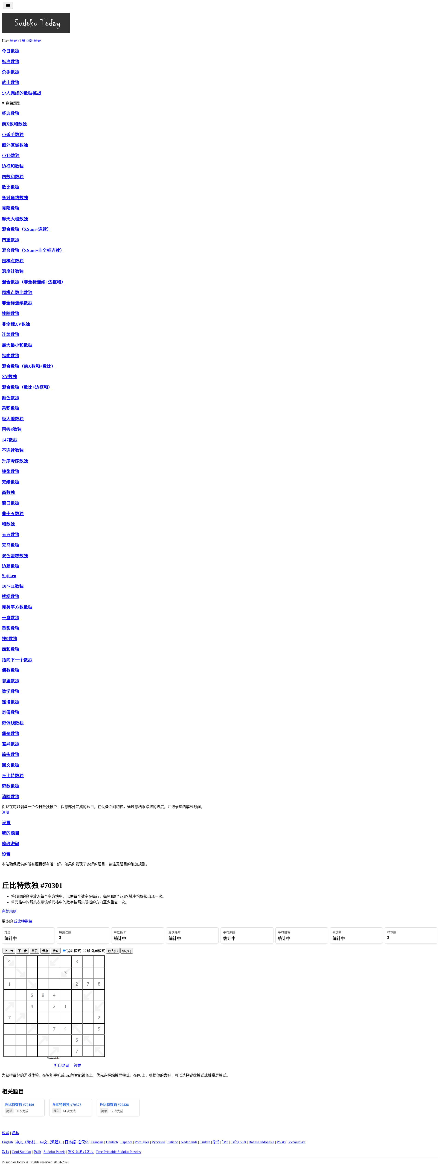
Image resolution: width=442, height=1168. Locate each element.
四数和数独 (13, 176)
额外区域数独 (15, 145)
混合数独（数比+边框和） (27, 387)
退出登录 (33, 41)
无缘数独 (10, 482)
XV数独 (9, 376)
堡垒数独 (10, 733)
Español (126, 1142)
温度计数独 (13, 271)
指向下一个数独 (17, 659)
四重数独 (10, 239)
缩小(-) (126, 951)
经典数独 (10, 113)
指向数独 (10, 355)
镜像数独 (10, 471)
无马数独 (10, 545)
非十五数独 (13, 513)
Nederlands (189, 1142)
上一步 (8, 951)
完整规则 (9, 911)
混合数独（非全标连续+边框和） (34, 282)
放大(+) (113, 951)
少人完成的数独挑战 (21, 93)
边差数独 (10, 566)
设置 (6, 822)
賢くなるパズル (81, 1152)
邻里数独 (10, 680)
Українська (296, 1142)
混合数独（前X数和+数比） (29, 366)
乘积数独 (10, 408)
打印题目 (61, 1065)
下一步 (22, 951)
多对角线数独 (15, 197)
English (7, 1142)
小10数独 (11, 155)
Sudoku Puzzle (54, 1152)
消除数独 (10, 796)
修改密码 (10, 843)
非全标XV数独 (16, 324)
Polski (281, 1142)
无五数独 (10, 534)
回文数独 (10, 765)
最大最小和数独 (17, 345)
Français (97, 1142)
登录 (13, 41)
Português (142, 1142)
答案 (77, 1065)
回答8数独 (12, 429)
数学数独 (10, 691)
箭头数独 (10, 754)
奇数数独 (10, 786)
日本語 (70, 1142)
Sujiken (9, 575)
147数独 (9, 440)
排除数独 (10, 313)
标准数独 (10, 61)
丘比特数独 (13, 775)
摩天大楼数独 (15, 218)
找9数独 (9, 638)
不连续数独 (13, 450)
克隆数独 (10, 208)
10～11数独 (13, 586)
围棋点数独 (13, 260)
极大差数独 (13, 418)
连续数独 (10, 334)
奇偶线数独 (13, 723)
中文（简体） (26, 1142)
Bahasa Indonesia (261, 1142)
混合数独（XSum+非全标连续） (33, 250)
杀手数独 (10, 72)
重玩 (35, 951)
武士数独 (10, 82)
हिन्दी (216, 1142)
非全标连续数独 (17, 303)
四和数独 (10, 649)
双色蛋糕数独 (15, 555)
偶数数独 (10, 670)
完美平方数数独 (17, 607)
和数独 (8, 524)
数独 (5, 1152)
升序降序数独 (15, 460)
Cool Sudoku (21, 1152)
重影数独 (10, 628)
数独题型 (13, 103)
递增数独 (10, 702)
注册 (21, 41)
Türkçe (205, 1142)
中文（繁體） (51, 1142)
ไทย (225, 1142)
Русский (158, 1142)
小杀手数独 (13, 134)
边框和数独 (13, 166)
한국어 (83, 1142)
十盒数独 (10, 617)
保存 (45, 951)
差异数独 (10, 744)
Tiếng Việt (238, 1142)
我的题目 (10, 833)
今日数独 (10, 51)
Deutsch (112, 1142)
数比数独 (10, 187)
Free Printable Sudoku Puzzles (118, 1152)
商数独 (8, 492)
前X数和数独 (14, 124)
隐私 (15, 1133)
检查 (56, 951)
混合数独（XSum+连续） (26, 229)
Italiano (172, 1142)
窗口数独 (10, 503)
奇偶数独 (10, 712)
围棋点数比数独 (17, 292)
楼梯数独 (10, 596)
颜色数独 (10, 397)
